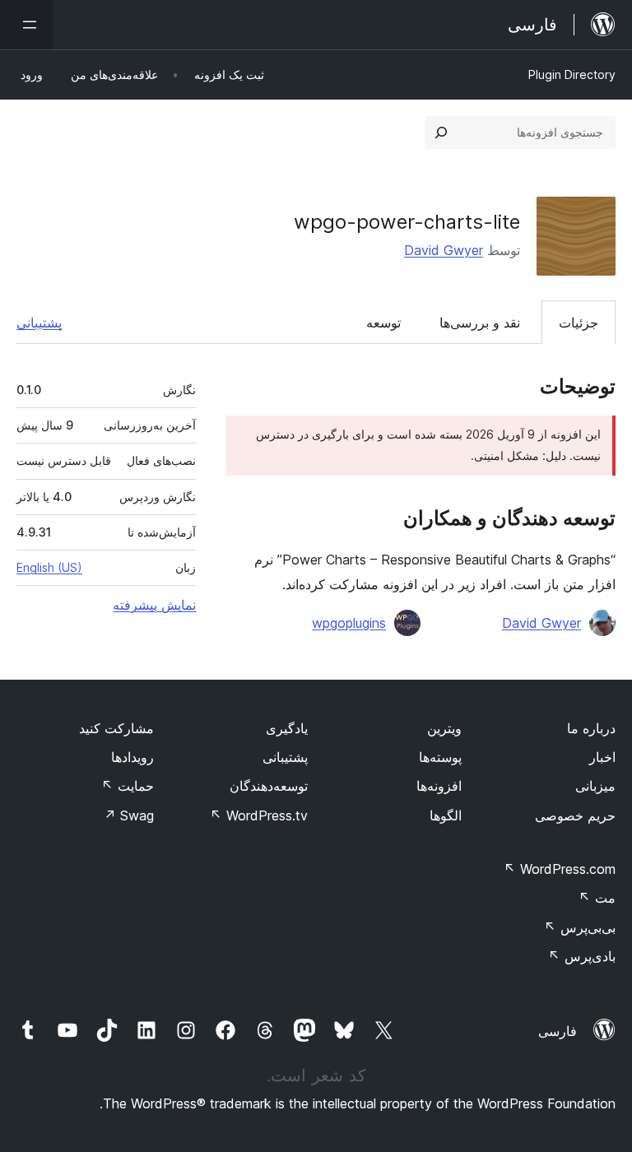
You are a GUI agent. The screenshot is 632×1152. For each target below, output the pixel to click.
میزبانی (595, 786)
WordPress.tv (259, 815)
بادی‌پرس (582, 956)
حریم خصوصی (575, 815)
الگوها (446, 815)
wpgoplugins (349, 623)
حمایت (127, 786)
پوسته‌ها (440, 757)
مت (597, 898)
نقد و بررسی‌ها (479, 322)
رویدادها (132, 757)
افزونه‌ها (439, 786)
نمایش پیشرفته (154, 605)
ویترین (444, 728)
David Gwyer (443, 250)
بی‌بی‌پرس (580, 927)
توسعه (383, 322)
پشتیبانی (39, 322)
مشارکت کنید (116, 728)
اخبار (602, 757)
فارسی (557, 1031)
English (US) (49, 567)
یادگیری (287, 728)
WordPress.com (560, 869)
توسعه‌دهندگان (269, 786)
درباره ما (591, 728)
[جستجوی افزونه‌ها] (441, 132)
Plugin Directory (572, 74)
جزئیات (578, 322)
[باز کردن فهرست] (26, 24)
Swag (129, 815)
